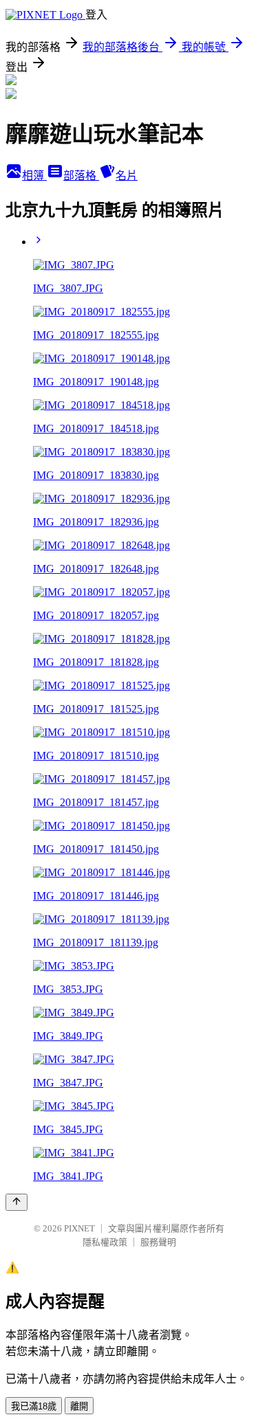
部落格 (81, 175)
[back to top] (17, 1202)
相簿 (34, 175)
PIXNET (79, 1228)
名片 (127, 175)
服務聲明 (158, 1242)
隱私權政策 (105, 1242)
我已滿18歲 (33, 1406)
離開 (79, 1406)
